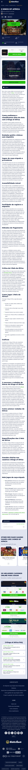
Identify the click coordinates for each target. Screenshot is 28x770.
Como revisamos (14, 708)
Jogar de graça (13, 30)
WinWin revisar (13, 615)
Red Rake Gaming (8, 272)
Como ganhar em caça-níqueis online (14, 692)
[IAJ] (21, 749)
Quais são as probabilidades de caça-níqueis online (13, 690)
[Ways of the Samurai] (8, 556)
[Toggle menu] (2, 1)
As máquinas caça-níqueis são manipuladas (13, 685)
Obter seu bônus (17, 54)
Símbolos (13, 688)
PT (13, 736)
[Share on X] (2, 17)
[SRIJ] (14, 752)
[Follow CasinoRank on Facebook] (6, 733)
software (22, 386)
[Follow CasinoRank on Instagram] (9, 733)
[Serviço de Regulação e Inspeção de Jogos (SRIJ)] (4, 749)
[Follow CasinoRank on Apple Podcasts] (21, 733)
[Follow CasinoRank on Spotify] (18, 733)
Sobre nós (13, 704)
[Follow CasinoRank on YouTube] (15, 733)
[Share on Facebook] (5, 17)
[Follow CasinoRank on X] (12, 733)
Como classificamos (14, 711)
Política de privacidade (13, 706)
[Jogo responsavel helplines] (12, 756)
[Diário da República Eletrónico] (11, 749)
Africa (12, 92)
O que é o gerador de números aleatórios (14, 695)
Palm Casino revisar (13, 635)
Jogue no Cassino (13, 24)
